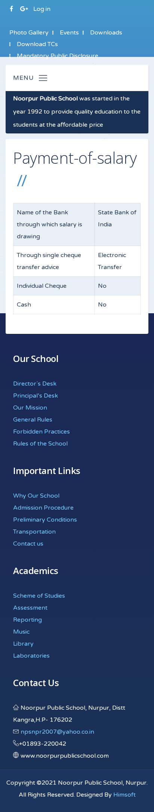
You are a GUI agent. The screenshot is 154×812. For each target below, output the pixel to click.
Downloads (106, 32)
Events (69, 32)
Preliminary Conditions (45, 519)
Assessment (30, 608)
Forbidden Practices (41, 431)
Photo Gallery (29, 32)
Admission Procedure (43, 507)
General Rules (32, 419)
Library (23, 644)
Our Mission (30, 407)
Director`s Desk (34, 383)
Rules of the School (40, 443)
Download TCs (37, 44)
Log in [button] (41, 9)
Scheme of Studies (39, 596)
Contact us (28, 543)
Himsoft (124, 795)
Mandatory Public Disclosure (57, 56)
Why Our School (36, 495)
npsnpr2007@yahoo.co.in (57, 732)
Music (21, 632)
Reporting (27, 620)
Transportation (34, 531)
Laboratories (31, 655)
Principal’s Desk (35, 395)
